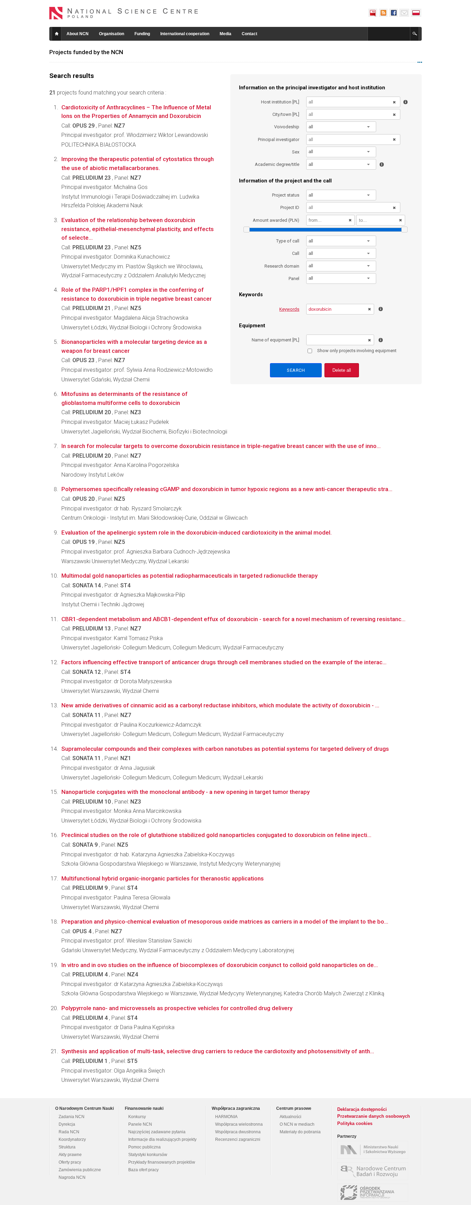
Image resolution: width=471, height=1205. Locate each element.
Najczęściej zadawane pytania (157, 1132)
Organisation (111, 33)
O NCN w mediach (297, 1124)
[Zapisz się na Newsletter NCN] (404, 13)
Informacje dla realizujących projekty (162, 1139)
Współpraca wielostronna (239, 1124)
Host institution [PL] (280, 101)
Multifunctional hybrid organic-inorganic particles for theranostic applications (162, 878)
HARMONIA (226, 1117)
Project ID (289, 207)
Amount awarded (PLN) (276, 220)
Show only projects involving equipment (357, 350)
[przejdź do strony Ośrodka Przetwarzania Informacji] (374, 1193)
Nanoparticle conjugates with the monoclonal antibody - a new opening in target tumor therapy (185, 791)
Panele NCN (140, 1124)
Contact (249, 33)
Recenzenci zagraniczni (237, 1139)
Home (56, 34)
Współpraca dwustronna (238, 1132)
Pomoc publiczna (144, 1147)
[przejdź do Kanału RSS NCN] (383, 13)
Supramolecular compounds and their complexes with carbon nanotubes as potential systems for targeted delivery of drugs (225, 748)
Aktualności (290, 1117)
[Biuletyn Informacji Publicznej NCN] (372, 13)
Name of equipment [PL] (275, 339)
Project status (285, 195)
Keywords (289, 309)
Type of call (287, 240)
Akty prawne (70, 1155)
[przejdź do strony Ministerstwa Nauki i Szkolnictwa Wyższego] (374, 1150)
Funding (142, 33)
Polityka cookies (354, 1123)
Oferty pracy (70, 1162)
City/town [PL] (285, 114)
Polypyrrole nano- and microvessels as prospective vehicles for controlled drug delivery (176, 1008)
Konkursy (137, 1117)
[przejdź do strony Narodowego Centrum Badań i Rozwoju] (374, 1171)
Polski (416, 13)
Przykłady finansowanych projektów (161, 1162)
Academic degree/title (277, 164)
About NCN (78, 33)
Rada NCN (69, 1132)
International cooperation (184, 33)
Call (295, 253)
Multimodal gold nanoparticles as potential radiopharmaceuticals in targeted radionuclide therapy (189, 575)
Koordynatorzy (72, 1139)
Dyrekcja (67, 1124)
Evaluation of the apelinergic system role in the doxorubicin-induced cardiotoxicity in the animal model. (196, 532)
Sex (295, 152)
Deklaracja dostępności (362, 1109)
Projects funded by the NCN (86, 52)
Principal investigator (278, 139)
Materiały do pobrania (300, 1132)
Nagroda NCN (72, 1177)
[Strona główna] (123, 13)
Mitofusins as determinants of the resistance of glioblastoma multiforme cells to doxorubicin (124, 398)
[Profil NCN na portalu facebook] (393, 13)
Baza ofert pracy (143, 1170)
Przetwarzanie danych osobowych (373, 1116)
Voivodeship (286, 126)
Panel (294, 278)
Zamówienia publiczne (80, 1170)
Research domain (281, 266)
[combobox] (341, 126)
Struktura (67, 1147)
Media (225, 33)
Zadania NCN (71, 1117)
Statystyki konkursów (147, 1155)
